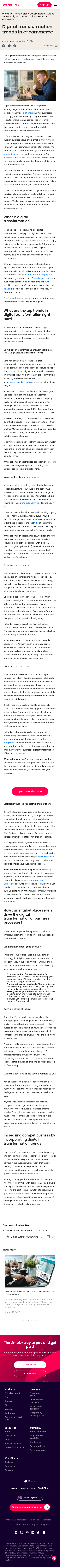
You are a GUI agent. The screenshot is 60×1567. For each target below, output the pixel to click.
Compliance (48, 1519)
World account (12, 1393)
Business (9, 1462)
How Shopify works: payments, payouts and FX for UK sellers (29, 1293)
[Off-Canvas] (55, 4)
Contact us (35, 1442)
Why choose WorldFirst (36, 1436)
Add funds (10, 1413)
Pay (6, 1397)
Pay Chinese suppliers (36, 1407)
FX (6, 1405)
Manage (9, 1409)
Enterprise (10, 1466)
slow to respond (29, 157)
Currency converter (15, 1447)
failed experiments (42, 278)
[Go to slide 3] (28, 1320)
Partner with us (37, 1446)
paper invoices (15, 681)
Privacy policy (29, 1524)
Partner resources (14, 1443)
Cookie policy (43, 1524)
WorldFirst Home (11, 13)
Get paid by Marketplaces (37, 1414)
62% (36, 522)
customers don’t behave (21, 382)
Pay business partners (36, 1401)
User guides (11, 1435)
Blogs (7, 1431)
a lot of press (29, 112)
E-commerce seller (36, 1394)
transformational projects (39, 274)
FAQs (7, 1439)
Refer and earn (37, 1450)
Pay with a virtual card (13, 1418)
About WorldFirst (38, 1431)
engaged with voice (31, 503)
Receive (8, 1401)
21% (9, 519)
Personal (9, 1470)
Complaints (15, 1524)
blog (25, 13)
